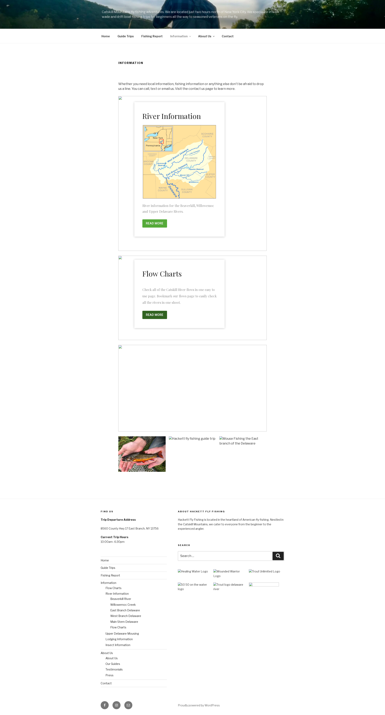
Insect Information (117, 645)
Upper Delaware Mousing (122, 633)
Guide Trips (126, 36)
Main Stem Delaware (124, 621)
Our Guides (112, 663)
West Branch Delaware (125, 616)
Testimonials (114, 669)
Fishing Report (152, 36)
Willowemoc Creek (123, 604)
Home (105, 36)
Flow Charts (113, 588)
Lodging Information (119, 639)
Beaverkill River (120, 599)
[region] (192, 173)
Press (109, 675)
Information (179, 36)
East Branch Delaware (125, 610)
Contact (228, 36)
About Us (204, 36)
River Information (117, 593)
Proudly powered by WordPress (199, 705)
